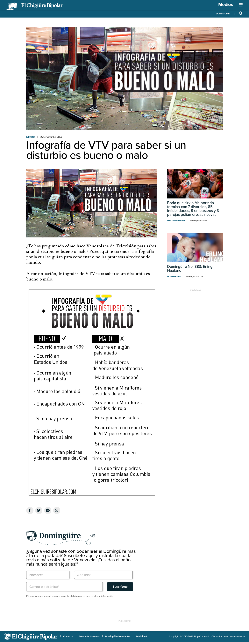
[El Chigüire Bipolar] (34, 6)
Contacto (68, 636)
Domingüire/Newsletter (117, 636)
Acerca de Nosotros (89, 636)
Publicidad (141, 636)
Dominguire (222, 13)
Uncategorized (176, 220)
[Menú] (241, 5)
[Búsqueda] (241, 13)
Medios (225, 4)
